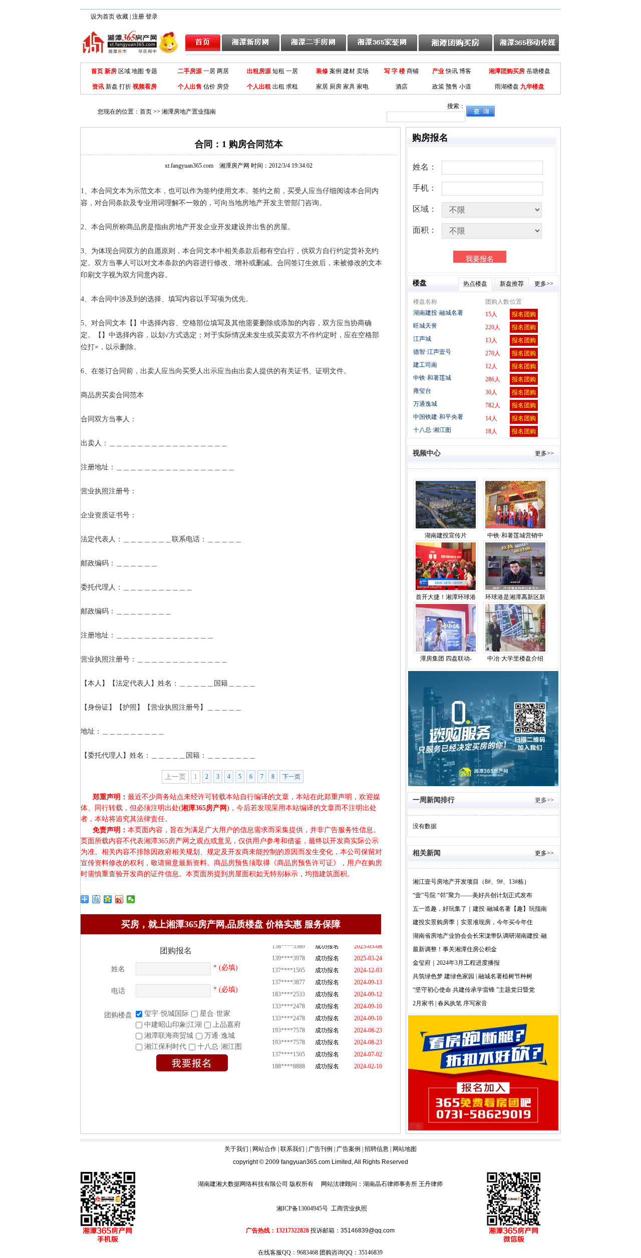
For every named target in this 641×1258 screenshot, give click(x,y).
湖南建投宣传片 (446, 535)
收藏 (122, 16)
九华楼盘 (532, 86)
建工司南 (425, 364)
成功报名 (327, 955)
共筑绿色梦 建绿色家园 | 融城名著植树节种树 (472, 976)
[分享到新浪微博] (119, 899)
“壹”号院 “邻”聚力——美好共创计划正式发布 (472, 895)
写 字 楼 (394, 71)
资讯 (98, 86)
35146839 (371, 1252)
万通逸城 (425, 403)
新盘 (112, 86)
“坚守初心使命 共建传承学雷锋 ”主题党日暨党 (474, 989)
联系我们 (292, 1148)
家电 (363, 86)
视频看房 (145, 86)
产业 (438, 71)
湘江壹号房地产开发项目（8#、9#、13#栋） (471, 881)
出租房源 (259, 71)
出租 (278, 86)
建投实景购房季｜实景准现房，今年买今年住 (473, 922)
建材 (349, 71)
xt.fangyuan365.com (207, 165)
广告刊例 (320, 1148)
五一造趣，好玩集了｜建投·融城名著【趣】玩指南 (480, 908)
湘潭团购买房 (507, 71)
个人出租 (259, 86)
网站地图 (405, 1148)
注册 (138, 16)
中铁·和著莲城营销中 (515, 535)
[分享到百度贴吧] (96, 899)
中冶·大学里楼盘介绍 (515, 658)
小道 (465, 86)
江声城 (422, 338)
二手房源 (190, 71)
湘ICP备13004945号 (302, 1208)
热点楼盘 (475, 283)
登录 (152, 16)
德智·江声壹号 (432, 351)
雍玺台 (422, 390)
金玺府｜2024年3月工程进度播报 (456, 962)
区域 (124, 71)
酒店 (402, 86)
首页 (97, 71)
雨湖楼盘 (507, 86)
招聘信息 (377, 1148)
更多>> (543, 283)
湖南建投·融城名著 (438, 312)
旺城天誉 (425, 325)
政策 (438, 86)
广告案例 (349, 1148)
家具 (349, 86)
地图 (138, 71)
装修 (322, 71)
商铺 (413, 71)
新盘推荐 (512, 283)
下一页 (291, 776)
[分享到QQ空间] (108, 899)
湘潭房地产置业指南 (189, 111)
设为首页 (103, 16)
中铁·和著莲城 (432, 377)
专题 (151, 71)
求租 (292, 86)
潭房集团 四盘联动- (446, 658)
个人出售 (190, 86)
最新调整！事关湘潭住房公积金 (455, 949)
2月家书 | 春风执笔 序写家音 (450, 1003)
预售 (452, 86)
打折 (125, 86)
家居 (322, 86)
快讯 (452, 71)
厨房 (336, 86)
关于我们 (236, 1148)
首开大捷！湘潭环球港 (446, 596)
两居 (223, 71)
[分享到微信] (131, 899)
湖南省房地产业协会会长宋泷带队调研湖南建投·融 (480, 935)
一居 (209, 71)
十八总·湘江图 (432, 429)
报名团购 (524, 314)
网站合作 (264, 1148)
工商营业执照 (349, 1208)
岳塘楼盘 (538, 71)
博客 (465, 71)
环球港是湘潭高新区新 (515, 596)
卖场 (363, 71)
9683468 (307, 1252)
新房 (111, 71)
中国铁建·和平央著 (438, 416)
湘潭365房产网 (204, 808)
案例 (336, 71)
